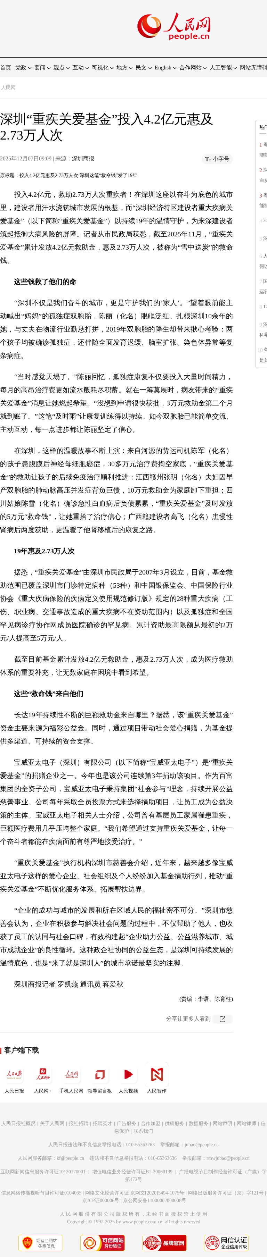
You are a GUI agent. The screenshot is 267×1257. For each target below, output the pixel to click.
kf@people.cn (70, 1158)
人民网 (8, 87)
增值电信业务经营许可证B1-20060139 (132, 1171)
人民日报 (14, 1090)
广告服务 (126, 1123)
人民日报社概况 (18, 1123)
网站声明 (222, 1123)
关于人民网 (52, 1123)
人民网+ (42, 1090)
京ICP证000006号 (100, 1200)
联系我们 (143, 1131)
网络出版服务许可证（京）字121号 (226, 1193)
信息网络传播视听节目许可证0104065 (41, 1193)
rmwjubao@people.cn (228, 1158)
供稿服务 (174, 1123)
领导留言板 (100, 1090)
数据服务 (198, 1123)
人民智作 (157, 1090)
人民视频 (128, 1090)
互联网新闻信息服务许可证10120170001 (43, 1171)
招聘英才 (102, 1123)
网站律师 (246, 1123)
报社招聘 (78, 1123)
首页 (5, 67)
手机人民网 (71, 1090)
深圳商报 (83, 158)
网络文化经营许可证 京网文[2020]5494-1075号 (134, 1193)
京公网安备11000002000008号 (154, 1200)
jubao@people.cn (202, 1144)
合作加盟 (150, 1123)
